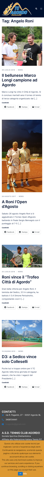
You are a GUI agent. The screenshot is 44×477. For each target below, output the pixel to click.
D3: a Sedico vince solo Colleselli (19, 359)
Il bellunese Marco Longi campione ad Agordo (19, 80)
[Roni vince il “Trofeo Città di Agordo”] (22, 256)
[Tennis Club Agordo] (17, 8)
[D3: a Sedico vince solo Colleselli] (22, 333)
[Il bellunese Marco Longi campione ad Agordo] (22, 46)
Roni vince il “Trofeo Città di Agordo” (20, 279)
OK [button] (20, 474)
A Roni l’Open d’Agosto (14, 204)
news (20, 70)
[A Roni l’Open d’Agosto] (22, 156)
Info (25, 473)
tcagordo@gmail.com (16, 424)
